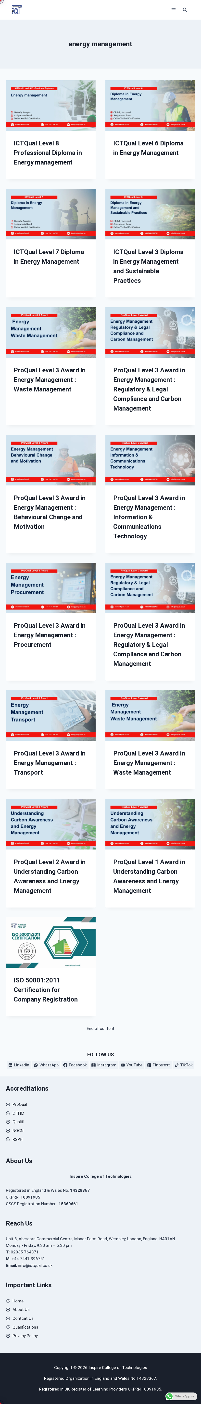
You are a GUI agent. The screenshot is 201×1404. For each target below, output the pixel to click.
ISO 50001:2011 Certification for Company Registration (46, 990)
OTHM (18, 1113)
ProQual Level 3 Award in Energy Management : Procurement (50, 635)
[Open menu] (173, 9)
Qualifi (18, 1121)
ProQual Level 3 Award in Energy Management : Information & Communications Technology (149, 517)
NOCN (18, 1130)
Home (18, 1300)
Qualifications (25, 1327)
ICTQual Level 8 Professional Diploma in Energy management (48, 153)
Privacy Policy (25, 1335)
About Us (21, 1309)
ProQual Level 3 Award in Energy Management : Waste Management (50, 379)
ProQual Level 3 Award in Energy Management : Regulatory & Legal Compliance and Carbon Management (149, 389)
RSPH (18, 1139)
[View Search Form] (184, 9)
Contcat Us (23, 1318)
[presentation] (51, 105)
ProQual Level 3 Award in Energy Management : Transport (50, 763)
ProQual (20, 1104)
